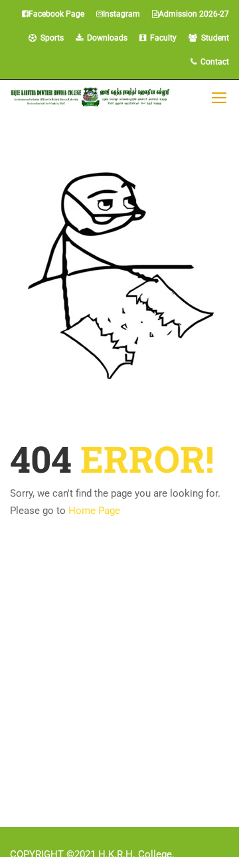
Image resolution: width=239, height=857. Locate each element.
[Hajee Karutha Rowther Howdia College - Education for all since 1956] (90, 96)
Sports (50, 38)
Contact (213, 62)
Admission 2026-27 (194, 14)
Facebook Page (56, 14)
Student (213, 38)
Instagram (121, 14)
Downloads (105, 38)
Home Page (94, 511)
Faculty (161, 38)
